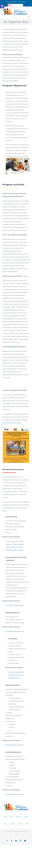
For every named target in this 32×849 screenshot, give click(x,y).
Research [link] (13, 347)
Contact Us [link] (19, 816)
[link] (2, 6)
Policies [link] (27, 823)
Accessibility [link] (12, 823)
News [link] (11, 816)
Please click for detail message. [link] (11, 423)
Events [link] (26, 816)
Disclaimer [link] (20, 823)
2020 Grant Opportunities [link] (16, 672)
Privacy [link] (4, 823)
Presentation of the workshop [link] (14, 550)
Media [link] (5, 816)
